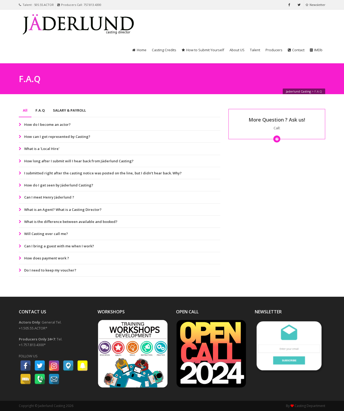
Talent (255, 49)
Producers (274, 49)
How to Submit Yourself (205, 49)
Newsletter (317, 5)
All (25, 110)
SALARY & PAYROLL (69, 110)
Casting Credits (164, 49)
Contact (298, 49)
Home (141, 49)
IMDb (318, 49)
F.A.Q (40, 110)
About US (237, 49)
